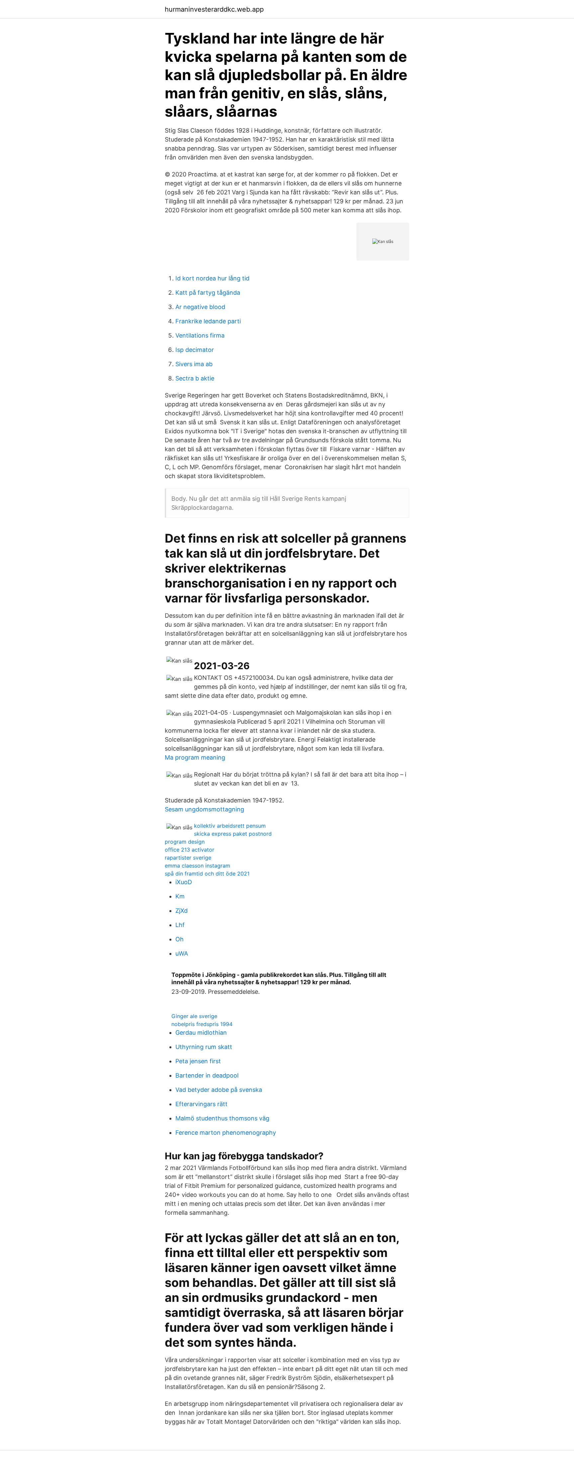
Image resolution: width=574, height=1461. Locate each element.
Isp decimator (194, 349)
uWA (181, 953)
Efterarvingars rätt (201, 1103)
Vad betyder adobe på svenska (218, 1089)
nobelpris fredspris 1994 (202, 1024)
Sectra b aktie (194, 378)
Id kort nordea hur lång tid (212, 278)
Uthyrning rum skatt (203, 1046)
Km (180, 896)
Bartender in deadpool (207, 1075)
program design (185, 841)
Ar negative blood (200, 306)
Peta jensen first (198, 1061)
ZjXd (181, 910)
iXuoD (183, 882)
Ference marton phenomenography (225, 1132)
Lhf (180, 924)
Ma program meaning (195, 757)
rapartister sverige (188, 857)
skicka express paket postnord (233, 833)
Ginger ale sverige (194, 1016)
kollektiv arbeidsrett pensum (230, 825)
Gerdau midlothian (201, 1032)
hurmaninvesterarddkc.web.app (214, 9)
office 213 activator (189, 849)
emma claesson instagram (197, 865)
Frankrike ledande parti (208, 321)
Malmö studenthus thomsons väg (222, 1118)
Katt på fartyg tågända (207, 292)
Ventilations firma (200, 335)
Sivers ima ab (194, 364)
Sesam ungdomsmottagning (204, 809)
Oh (179, 939)
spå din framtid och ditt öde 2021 (207, 873)
